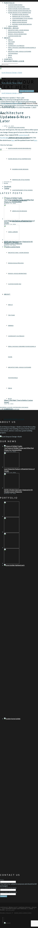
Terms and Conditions (22, 912)
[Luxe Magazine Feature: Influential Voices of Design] (11, 219)
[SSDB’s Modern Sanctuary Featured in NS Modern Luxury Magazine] (11, 240)
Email (2, 880)
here (12, 140)
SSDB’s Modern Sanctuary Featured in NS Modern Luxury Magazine (18, 242)
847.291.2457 (10, 910)
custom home (23, 135)
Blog (6, 183)
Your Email (8, 892)
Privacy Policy (5, 912)
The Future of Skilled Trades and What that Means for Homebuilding (19, 201)
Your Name (8, 888)
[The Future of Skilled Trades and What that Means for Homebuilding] (13, 198)
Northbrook (4, 138)
